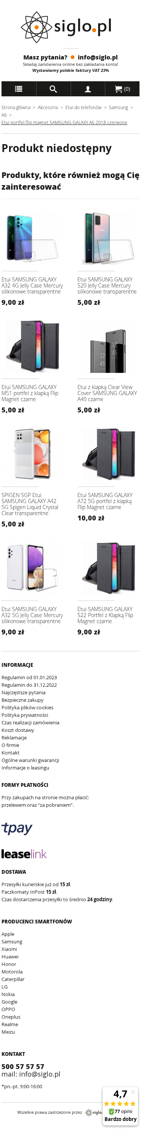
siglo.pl (95, 1112)
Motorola (12, 971)
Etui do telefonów (83, 107)
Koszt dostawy (18, 730)
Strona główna (16, 107)
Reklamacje (14, 737)
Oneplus (11, 1016)
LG (5, 986)
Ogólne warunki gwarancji (30, 760)
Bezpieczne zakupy (23, 700)
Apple (8, 934)
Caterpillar (13, 979)
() (126, 88)
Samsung (119, 107)
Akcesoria (48, 107)
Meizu (8, 1031)
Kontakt (11, 752)
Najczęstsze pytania (23, 692)
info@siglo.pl (98, 57)
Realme (10, 1024)
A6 (4, 115)
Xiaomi (9, 949)
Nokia (8, 994)
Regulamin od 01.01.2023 (29, 677)
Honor (9, 964)
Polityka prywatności (25, 715)
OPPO (8, 1009)
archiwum (12, 1126)
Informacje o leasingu (25, 767)
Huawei (10, 956)
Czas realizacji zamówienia (30, 722)
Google (9, 1001)
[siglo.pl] (70, 27)
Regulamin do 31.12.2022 (29, 684)
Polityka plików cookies (27, 707)
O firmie (10, 745)
